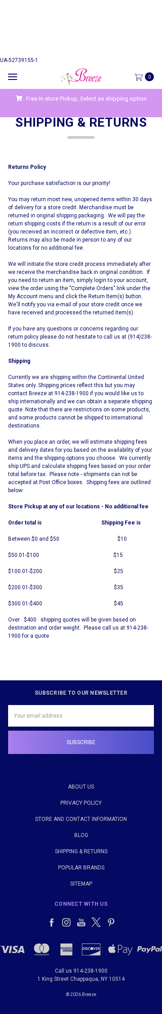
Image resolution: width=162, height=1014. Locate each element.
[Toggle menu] (12, 76)
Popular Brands (81, 867)
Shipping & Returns (81, 851)
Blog (81, 835)
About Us (81, 787)
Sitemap (81, 884)
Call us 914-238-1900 (81, 971)
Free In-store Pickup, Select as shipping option (86, 98)
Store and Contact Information (81, 819)
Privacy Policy (81, 803)
